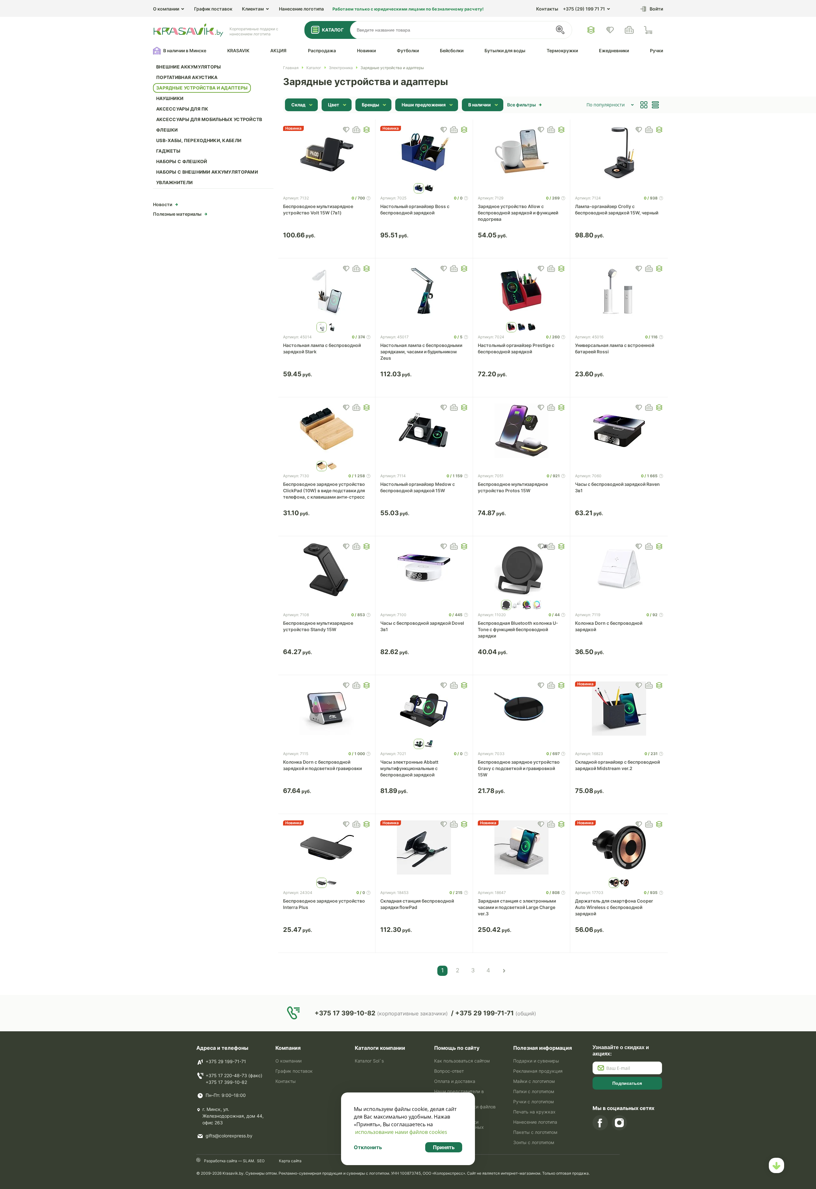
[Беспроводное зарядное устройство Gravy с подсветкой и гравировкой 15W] (521, 708)
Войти (656, 8)
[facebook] (600, 1122)
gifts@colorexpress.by (229, 1135)
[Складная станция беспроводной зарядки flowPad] (424, 847)
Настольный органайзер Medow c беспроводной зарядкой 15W (417, 487)
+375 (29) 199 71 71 (584, 8)
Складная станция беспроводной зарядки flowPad (417, 904)
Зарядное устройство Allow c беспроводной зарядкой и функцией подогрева (518, 213)
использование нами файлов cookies (401, 1131)
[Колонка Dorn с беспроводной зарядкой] (619, 570)
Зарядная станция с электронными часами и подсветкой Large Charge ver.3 (517, 907)
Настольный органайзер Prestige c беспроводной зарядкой (516, 348)
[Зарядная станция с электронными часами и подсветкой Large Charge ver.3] (521, 847)
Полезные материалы (177, 214)
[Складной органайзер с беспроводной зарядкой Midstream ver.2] (619, 708)
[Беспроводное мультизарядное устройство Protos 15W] (521, 431)
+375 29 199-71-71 (226, 1061)
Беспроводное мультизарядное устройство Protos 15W (513, 487)
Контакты (547, 8)
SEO (261, 1160)
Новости (162, 204)
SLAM (248, 1160)
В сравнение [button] (356, 129)
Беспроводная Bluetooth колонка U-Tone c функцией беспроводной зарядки (518, 629)
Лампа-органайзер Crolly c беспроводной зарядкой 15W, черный (616, 209)
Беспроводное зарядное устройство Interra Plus (324, 904)
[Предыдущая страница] (504, 971)
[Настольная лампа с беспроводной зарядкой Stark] (327, 292)
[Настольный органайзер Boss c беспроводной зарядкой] (424, 153)
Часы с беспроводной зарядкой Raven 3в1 (617, 487)
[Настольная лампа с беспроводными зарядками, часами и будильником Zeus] (424, 292)
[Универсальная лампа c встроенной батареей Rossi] (619, 292)
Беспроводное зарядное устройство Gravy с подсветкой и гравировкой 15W (519, 768)
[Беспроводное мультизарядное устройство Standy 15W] (327, 570)
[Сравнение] (629, 29)
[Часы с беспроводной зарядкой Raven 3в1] (619, 431)
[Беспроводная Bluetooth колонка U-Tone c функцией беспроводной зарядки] (521, 570)
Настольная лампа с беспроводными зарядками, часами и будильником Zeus (421, 351)
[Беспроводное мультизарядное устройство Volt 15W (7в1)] (327, 153)
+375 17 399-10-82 (226, 1082)
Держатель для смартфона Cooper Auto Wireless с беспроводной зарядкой (614, 907)
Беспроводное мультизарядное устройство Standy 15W (318, 626)
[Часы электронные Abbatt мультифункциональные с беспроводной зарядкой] (424, 708)
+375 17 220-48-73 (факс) (234, 1075)
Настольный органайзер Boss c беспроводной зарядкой (414, 209)
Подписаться (627, 1083)
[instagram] (619, 1122)
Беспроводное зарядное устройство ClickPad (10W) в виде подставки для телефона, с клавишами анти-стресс (324, 490)
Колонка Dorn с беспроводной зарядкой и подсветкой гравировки (322, 765)
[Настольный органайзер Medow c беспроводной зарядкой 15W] (424, 431)
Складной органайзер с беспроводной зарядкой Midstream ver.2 (617, 765)
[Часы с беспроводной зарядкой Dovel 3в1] (424, 570)
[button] (366, 129)
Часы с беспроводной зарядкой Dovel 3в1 (422, 626)
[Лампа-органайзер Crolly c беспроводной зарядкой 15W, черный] (619, 153)
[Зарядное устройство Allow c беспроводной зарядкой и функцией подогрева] (521, 153)
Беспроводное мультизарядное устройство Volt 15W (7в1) (318, 209)
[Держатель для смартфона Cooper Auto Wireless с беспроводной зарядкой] (619, 847)
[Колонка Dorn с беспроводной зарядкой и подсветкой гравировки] (327, 708)
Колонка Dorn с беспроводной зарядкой (608, 626)
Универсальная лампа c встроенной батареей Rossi (614, 348)
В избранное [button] (346, 129)
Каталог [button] (333, 29)
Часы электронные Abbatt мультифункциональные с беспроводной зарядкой (409, 768)
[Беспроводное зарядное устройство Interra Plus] (327, 847)
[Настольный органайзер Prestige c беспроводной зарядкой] (521, 292)
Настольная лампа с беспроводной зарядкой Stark (322, 348)
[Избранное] (590, 29)
